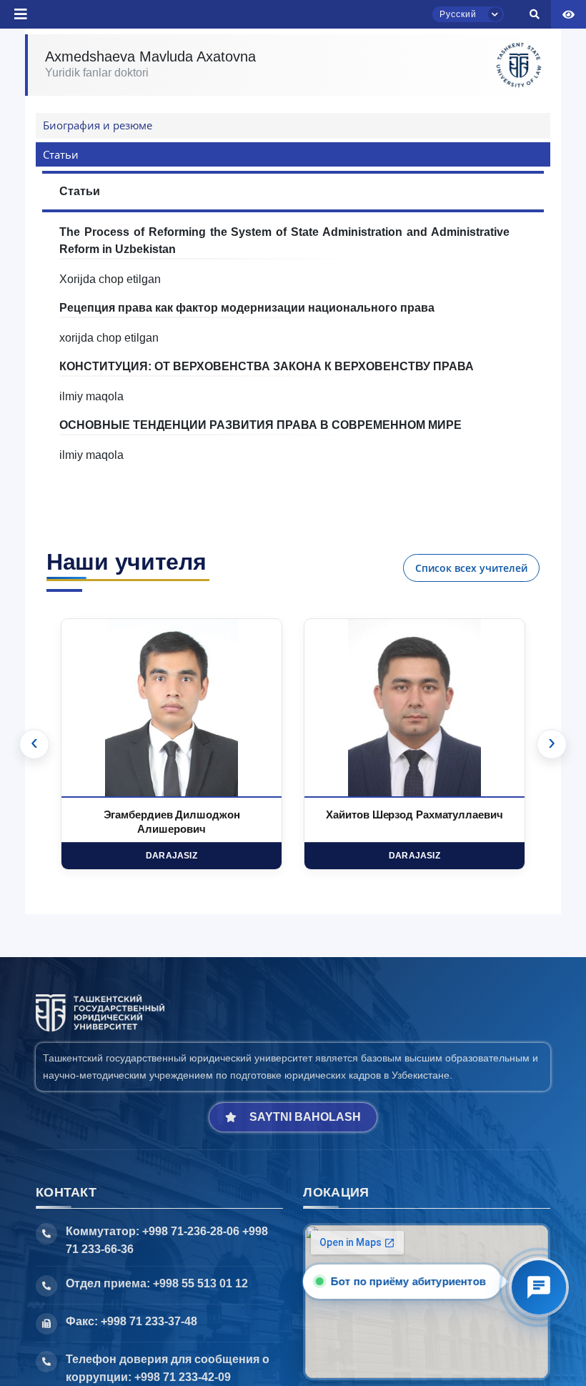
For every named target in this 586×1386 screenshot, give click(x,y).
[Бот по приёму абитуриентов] (539, 1287)
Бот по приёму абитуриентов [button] (406, 1281)
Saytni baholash (305, 1117)
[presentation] (34, 744)
